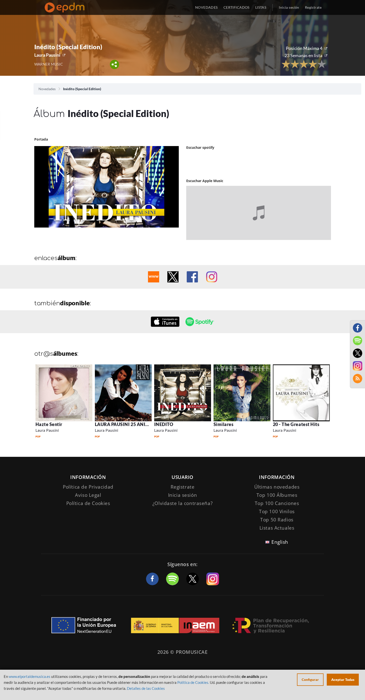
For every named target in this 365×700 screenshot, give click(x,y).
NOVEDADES (206, 7)
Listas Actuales (276, 528)
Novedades (47, 89)
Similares (224, 424)
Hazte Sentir (49, 424)
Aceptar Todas (342, 679)
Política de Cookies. (193, 682)
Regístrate (313, 7)
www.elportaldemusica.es (29, 676)
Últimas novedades (277, 487)
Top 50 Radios (276, 519)
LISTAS (260, 7)
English (279, 542)
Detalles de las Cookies (146, 688)
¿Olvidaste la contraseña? (182, 503)
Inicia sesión (289, 7)
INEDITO (163, 424)
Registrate (183, 487)
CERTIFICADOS (236, 7)
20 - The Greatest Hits (296, 424)
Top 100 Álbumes (276, 495)
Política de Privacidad (88, 487)
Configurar (310, 679)
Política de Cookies (88, 503)
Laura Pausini (47, 55)
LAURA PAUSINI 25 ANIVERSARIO (132, 424)
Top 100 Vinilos (277, 511)
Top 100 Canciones (277, 503)
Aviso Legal (88, 495)
